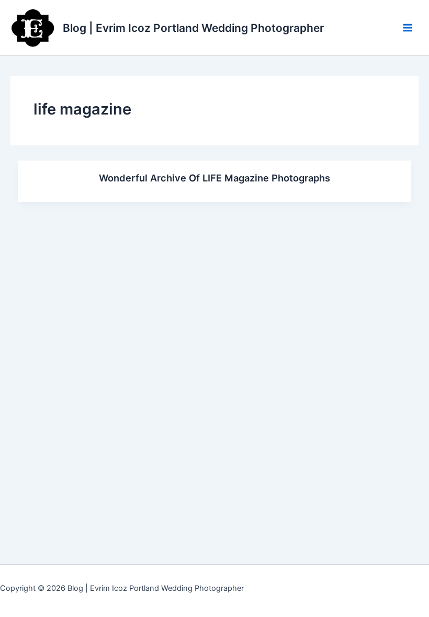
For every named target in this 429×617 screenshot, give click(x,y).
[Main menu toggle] (408, 28)
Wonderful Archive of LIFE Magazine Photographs (214, 178)
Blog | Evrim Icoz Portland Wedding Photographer (193, 28)
